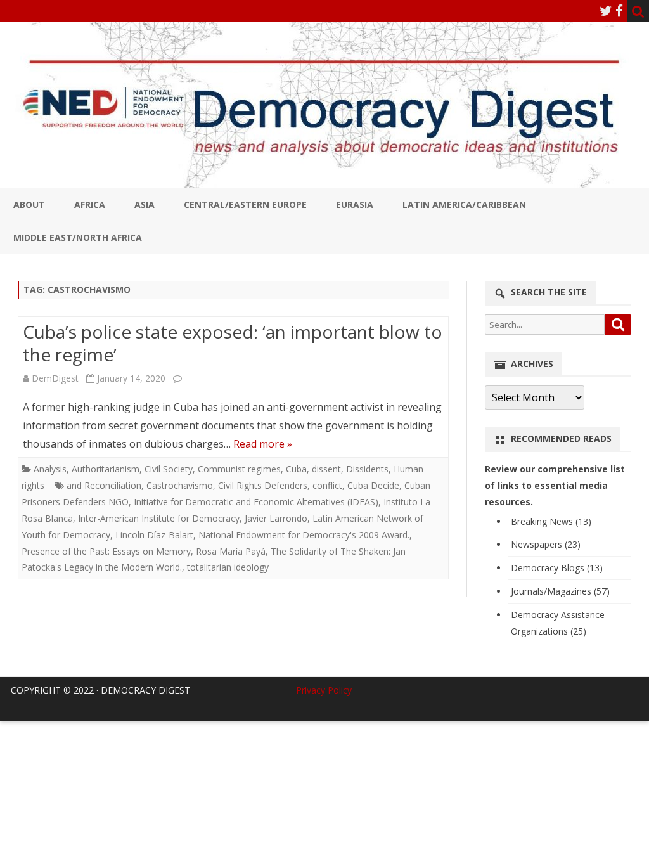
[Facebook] (619, 11)
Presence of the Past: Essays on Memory (106, 551)
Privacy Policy (324, 690)
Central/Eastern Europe (245, 204)
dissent (326, 469)
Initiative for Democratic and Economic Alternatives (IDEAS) (256, 502)
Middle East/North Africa (77, 237)
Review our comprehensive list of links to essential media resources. (555, 485)
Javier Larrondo (276, 518)
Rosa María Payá (231, 551)
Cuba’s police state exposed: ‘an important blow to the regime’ (232, 343)
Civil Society (169, 469)
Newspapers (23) (546, 544)
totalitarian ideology (228, 567)
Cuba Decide (373, 485)
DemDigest (55, 378)
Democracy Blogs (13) (557, 568)
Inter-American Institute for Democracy (159, 518)
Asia (144, 204)
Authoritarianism (105, 469)
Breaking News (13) (551, 521)
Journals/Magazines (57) (560, 591)
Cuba (296, 469)
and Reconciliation (104, 485)
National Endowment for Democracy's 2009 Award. (303, 535)
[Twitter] (606, 11)
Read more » (262, 444)
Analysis (50, 469)
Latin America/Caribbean (464, 204)
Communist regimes (239, 469)
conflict (327, 485)
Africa (89, 204)
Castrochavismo (179, 485)
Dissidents (367, 469)
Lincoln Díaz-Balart (154, 535)
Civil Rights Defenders (262, 485)
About (29, 204)
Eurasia (354, 204)
